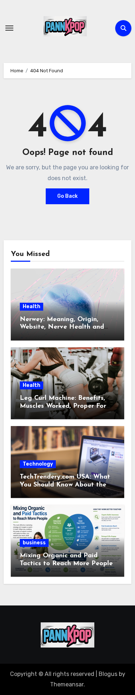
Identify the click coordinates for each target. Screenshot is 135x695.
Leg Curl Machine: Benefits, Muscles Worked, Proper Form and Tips (66, 406)
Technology (38, 464)
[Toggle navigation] (9, 28)
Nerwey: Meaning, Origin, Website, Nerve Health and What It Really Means (62, 327)
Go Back (67, 196)
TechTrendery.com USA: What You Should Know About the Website (65, 485)
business (34, 543)
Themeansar (67, 684)
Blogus (108, 674)
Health (31, 306)
